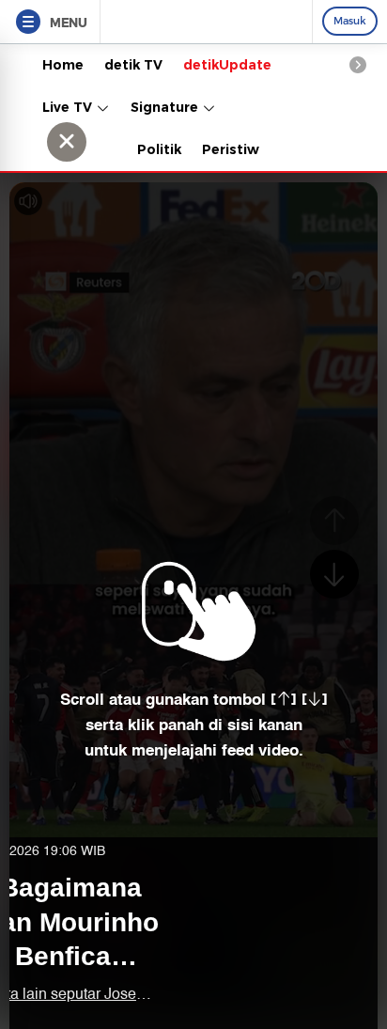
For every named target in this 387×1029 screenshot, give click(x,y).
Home (63, 64)
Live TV (69, 107)
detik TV (133, 64)
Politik (159, 149)
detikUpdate (227, 64)
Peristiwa (235, 149)
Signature (166, 107)
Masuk (349, 20)
